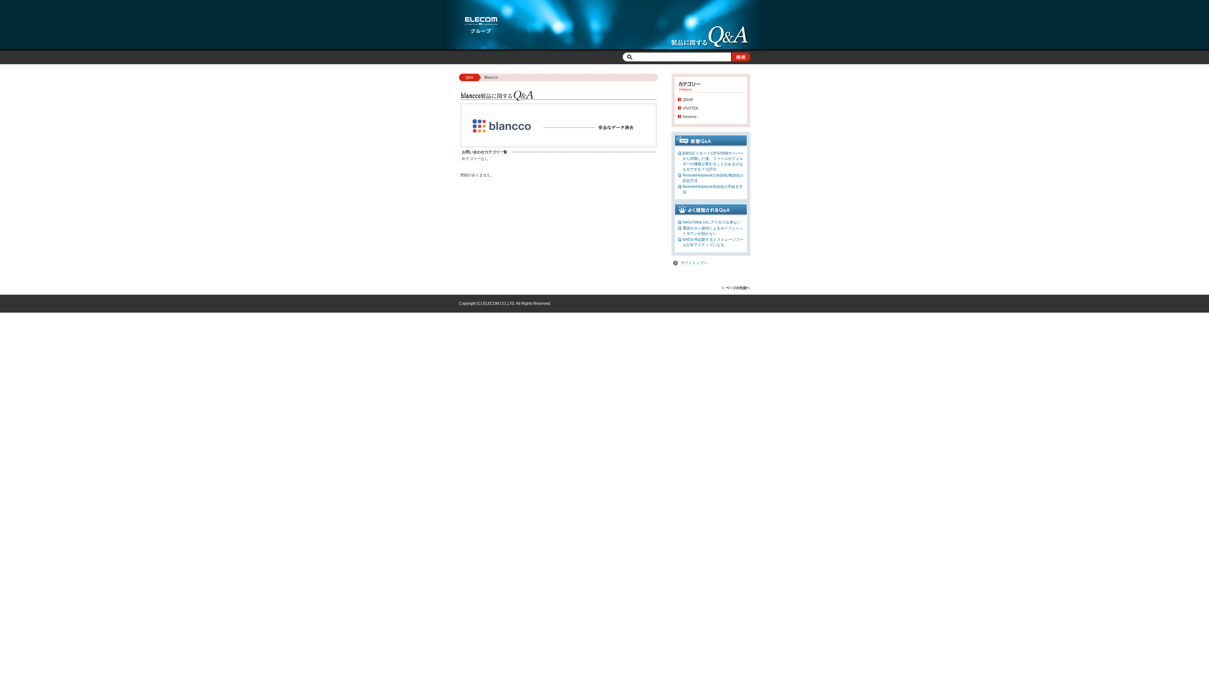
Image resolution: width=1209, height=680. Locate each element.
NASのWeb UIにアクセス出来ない (712, 222)
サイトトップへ (694, 263)
